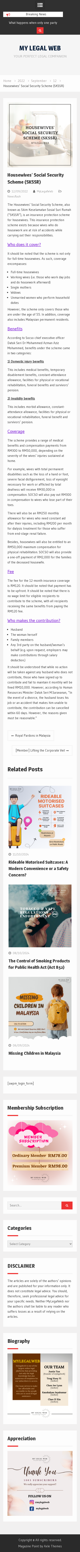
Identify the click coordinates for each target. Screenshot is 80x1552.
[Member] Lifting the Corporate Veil (40, 750)
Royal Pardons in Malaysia (32, 735)
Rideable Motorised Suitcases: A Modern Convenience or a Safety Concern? (38, 868)
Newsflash (14, 196)
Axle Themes (53, 1546)
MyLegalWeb (45, 191)
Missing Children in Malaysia (35, 1053)
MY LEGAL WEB (40, 48)
